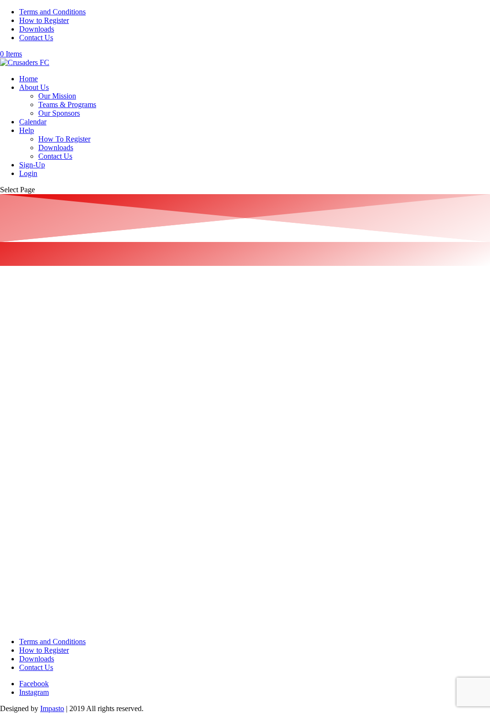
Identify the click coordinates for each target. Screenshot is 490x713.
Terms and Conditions (52, 12)
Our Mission (57, 96)
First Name (17, 319)
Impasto (52, 708)
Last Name (17, 360)
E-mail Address (24, 401)
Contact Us (36, 37)
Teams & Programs (67, 104)
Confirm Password (33, 523)
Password (18, 482)
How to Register (44, 20)
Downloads (36, 29)
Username (19, 278)
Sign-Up (32, 165)
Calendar (32, 122)
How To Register (64, 139)
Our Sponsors (59, 113)
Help (26, 130)
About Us (34, 87)
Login (28, 173)
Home (28, 79)
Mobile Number (24, 441)
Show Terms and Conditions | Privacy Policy (66, 570)
